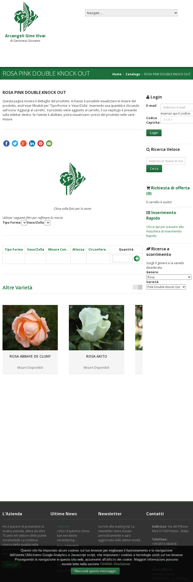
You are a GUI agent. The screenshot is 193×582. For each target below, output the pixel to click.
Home (117, 74)
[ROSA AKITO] (96, 327)
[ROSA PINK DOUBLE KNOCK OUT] (72, 179)
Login (154, 133)
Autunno (63, 526)
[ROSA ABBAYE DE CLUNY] (30, 327)
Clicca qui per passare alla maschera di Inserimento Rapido (165, 231)
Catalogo (133, 74)
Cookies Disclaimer (115, 564)
